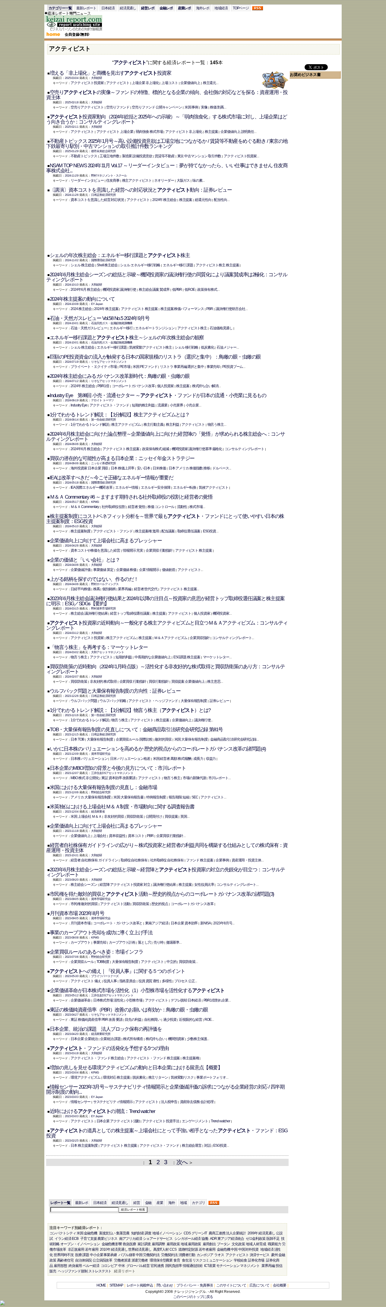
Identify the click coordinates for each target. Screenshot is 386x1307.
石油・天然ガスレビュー (89, 328)
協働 (204, 1238)
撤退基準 (172, 942)
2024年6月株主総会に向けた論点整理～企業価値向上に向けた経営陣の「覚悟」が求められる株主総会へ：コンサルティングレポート (165, 436)
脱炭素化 (139, 1077)
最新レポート (86, 8)
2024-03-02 (71, 652)
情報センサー (80, 1102)
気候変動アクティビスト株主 (150, 347)
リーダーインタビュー (87, 180)
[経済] (76, 30)
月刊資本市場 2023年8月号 (77, 913)
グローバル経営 (137, 1266)
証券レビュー (219, 701)
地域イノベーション (167, 1233)
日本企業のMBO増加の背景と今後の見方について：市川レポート (118, 768)
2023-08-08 (71, 937)
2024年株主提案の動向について (82, 299)
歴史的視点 (159, 904)
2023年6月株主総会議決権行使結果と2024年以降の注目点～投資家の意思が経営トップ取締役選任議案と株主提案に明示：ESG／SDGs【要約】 (165, 601)
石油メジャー (226, 347)
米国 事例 (191, 107)
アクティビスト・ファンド (109, 405)
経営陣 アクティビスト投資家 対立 (125, 884)
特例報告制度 (156, 797)
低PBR (177, 289)
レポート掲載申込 (140, 1285)
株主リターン (158, 1077)
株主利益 (172, 424)
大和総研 (96, 78)
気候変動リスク (182, 1077)
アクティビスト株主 (192, 328)
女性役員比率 (204, 884)
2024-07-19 (71, 361)
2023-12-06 (71, 792)
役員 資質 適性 (148, 981)
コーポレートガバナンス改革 (133, 386)
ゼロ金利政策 (256, 1238)
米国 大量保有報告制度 (191, 739)
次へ (181, 1162)
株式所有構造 (133, 1039)
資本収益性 (117, 836)
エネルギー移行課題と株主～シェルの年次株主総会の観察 (127, 337)
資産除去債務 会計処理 (197, 1102)
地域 (183, 1203)
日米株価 (159, 468)
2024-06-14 (71, 419)
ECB (75, 1238)
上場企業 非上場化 (145, 83)
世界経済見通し (139, 1249)
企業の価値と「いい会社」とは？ (85, 560)
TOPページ (241, 8)
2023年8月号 (222, 923)
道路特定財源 (188, 1249)
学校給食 (240, 1260)
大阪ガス (183, 180)
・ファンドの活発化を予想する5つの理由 (109, 1048)
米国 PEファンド (145, 367)
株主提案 (211, 132)
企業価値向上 (190, 83)
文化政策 (238, 1244)
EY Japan (97, 304)
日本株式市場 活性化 (108, 1000)
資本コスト (136, 836)
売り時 (158, 942)
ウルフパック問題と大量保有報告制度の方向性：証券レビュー (115, 691)
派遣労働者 (139, 1260)
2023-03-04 (71, 1072)
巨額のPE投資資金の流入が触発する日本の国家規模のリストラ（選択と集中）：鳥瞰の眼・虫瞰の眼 (155, 357)
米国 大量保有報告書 (128, 797)
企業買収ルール (82, 962)
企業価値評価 (80, 570)
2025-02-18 (71, 102)
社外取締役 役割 (113, 507)
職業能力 (274, 1244)
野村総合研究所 (100, 792)
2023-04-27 (71, 1014)
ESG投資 (209, 531)
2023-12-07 (71, 773)
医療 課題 (82, 1255)
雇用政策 (173, 1244)
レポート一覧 (60, 1203)
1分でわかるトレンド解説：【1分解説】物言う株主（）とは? (130, 710)
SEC (194, 797)
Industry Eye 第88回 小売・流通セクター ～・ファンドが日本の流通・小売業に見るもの (158, 395)
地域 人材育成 (256, 1244)
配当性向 (220, 200)
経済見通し (128, 8)
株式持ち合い (156, 1039)
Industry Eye (79, 405)
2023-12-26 (71, 695)
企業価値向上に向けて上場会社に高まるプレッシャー (106, 541)
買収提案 (171, 816)
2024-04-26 (71, 545)
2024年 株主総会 (164, 200)
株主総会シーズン (84, 884)
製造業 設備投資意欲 (137, 156)
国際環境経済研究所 (103, 260)
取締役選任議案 (188, 531)
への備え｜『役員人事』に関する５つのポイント (117, 971)
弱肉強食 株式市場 (149, 132)
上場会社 (99, 836)
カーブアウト (80, 942)
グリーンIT (199, 1233)
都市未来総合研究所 (103, 151)
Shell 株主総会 (107, 265)
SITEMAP (116, 1285)
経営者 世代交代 (145, 589)
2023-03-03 (71, 1097)
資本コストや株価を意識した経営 (95, 550)
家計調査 (144, 1244)
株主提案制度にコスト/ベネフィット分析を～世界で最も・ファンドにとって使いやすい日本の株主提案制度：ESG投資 (165, 518)
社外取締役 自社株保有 (167, 860)
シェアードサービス (157, 1238)
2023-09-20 (71, 879)
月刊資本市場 (80, 923)
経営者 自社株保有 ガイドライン (94, 860)
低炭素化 (207, 347)
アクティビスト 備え (86, 981)
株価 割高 (217, 107)
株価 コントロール (160, 507)
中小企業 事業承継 (103, 1255)
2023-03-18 (71, 1053)
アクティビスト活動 (115, 904)
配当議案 (168, 531)
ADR (213, 1238)
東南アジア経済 (156, 923)
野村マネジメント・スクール (109, 175)
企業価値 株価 (126, 570)
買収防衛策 (79, 681)
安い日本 (143, 468)
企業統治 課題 (110, 1039)
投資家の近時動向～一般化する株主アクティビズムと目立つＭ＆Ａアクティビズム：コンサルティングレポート (167, 625)
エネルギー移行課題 (111, 347)
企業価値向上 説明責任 (237, 132)
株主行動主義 (153, 424)
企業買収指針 (200, 638)
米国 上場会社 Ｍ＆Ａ (86, 816)
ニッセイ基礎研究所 (103, 463)
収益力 (211, 759)
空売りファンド (117, 107)
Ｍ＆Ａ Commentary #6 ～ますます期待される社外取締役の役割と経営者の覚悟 (131, 497)
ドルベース (220, 468)
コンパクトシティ (62, 1233)
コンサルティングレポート (244, 449)
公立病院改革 (102, 1260)
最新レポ (81, 1203)
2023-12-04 (71, 811)
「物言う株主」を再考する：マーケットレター (99, 647)
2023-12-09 (71, 753)
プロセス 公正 (184, 981)
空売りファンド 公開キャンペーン (157, 107)
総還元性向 (203, 200)
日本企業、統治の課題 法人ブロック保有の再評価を (106, 1029)
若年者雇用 (207, 1249)
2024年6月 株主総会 (85, 289)
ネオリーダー (164, 180)
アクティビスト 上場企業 (114, 132)
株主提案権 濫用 (147, 531)
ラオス (219, 1255)
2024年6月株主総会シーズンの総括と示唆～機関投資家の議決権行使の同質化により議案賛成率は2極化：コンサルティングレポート (166, 277)
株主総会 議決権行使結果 (89, 613)
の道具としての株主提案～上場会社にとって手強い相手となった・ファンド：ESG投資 (166, 1133)
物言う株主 (215, 424)
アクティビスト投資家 (87, 83)
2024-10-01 (71, 323)
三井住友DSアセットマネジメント (112, 773)
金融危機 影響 (112, 1244)
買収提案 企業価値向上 (188, 681)
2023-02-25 (71, 1140)
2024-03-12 (71, 633)
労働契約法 (169, 1255)
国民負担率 (173, 1266)
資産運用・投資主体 (246, 860)
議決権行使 (202, 720)
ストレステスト (99, 1271)
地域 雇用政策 (191, 1244)
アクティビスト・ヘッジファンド (153, 701)
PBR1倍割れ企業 (216, 1000)
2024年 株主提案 (106, 309)
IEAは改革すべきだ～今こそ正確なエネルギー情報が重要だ (111, 478)
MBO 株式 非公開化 (85, 778)
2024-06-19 (71, 400)
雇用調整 (158, 1244)
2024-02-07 (71, 676)
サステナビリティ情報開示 (113, 1102)
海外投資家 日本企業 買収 (89, 468)
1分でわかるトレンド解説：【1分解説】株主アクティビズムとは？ (120, 415)
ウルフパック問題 (84, 701)
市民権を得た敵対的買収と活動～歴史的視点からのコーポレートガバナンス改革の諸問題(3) (162, 894)
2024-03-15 (71, 608)
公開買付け (154, 816)
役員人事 (110, 981)
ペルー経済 (91, 1266)
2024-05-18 (71, 482)
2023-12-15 (71, 734)
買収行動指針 (159, 681)
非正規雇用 (76, 1249)
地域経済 (221, 8)
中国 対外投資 (248, 1249)
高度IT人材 (161, 1249)
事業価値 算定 (103, 570)
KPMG (95, 501)
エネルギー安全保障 (155, 487)
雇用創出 (209, 1244)
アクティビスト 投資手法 (160, 1121)
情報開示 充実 (133, 550)
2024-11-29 (71, 175)
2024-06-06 (71, 444)
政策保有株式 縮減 (155, 449)
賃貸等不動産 (165, 156)
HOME (101, 1285)
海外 (171, 1203)
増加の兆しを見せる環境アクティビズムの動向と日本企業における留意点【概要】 (136, 1067)
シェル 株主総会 (82, 265)
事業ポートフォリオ (211, 1077)
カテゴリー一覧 (60, 8)
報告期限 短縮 (179, 797)
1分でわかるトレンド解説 (90, 424)
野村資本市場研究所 (103, 608)
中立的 (171, 962)
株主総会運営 (192, 1145)
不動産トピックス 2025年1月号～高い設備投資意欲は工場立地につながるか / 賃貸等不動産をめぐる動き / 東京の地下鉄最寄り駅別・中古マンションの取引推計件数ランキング (166, 143)
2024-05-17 (71, 501)
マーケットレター (216, 657)
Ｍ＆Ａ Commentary (85, 507)
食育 (176, 1260)
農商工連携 (217, 1233)
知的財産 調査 (141, 1233)
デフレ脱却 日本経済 (186, 1000)
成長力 (198, 759)
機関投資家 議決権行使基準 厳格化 (197, 449)
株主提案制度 (80, 531)
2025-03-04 (71, 78)
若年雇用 (91, 1249)
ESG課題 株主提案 (186, 657)
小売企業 (192, 405)
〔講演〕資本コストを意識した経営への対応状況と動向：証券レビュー (141, 190)
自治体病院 (83, 1260)
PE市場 (124, 367)
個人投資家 (165, 386)
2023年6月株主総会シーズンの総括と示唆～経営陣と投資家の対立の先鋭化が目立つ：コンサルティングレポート (165, 872)
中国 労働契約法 (147, 1255)
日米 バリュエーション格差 (130, 759)
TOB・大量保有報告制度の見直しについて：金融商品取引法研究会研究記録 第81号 (136, 729)
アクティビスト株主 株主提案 (217, 265)
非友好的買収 (114, 816)
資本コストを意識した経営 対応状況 (97, 200)
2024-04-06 (71, 564)
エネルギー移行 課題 (178, 265)
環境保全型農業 (161, 1260)
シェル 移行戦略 (186, 347)
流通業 (162, 405)
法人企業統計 (236, 1233)
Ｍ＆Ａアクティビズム (170, 638)
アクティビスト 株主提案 (139, 309)
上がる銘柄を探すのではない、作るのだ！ (94, 579)
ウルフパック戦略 (113, 701)
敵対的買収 (163, 739)
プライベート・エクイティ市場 (94, 367)
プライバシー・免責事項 (194, 1285)
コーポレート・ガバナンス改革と (118, 923)
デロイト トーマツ (102, 400)
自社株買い (152, 1019)
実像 (204, 107)
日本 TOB (77, 739)
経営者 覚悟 (136, 507)
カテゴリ (198, 1203)
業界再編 (124, 589)
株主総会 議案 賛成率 (154, 289)
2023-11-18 (71, 830)
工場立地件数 (109, 156)
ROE (207, 1019)
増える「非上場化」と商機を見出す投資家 (110, 73)
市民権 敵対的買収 (84, 904)
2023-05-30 (71, 976)
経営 (136, 1203)
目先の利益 (133, 1019)
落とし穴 (144, 942)
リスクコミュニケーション (212, 1260)
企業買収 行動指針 (159, 550)
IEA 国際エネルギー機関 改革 (91, 487)
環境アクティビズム (85, 1077)
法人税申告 (169, 1102)
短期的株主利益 (143, 405)
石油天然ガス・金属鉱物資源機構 (111, 323)
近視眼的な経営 (190, 1019)
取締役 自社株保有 (134, 860)
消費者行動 (187, 1255)
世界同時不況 (64, 1255)
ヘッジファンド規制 (72, 1271)
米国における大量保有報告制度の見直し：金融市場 (103, 787)
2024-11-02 (71, 260)
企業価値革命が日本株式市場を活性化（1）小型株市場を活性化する (137, 990)
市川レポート (218, 778)
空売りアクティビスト (87, 107)
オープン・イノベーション (80, 1244)
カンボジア (205, 1255)
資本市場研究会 (100, 753)
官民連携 (157, 1266)
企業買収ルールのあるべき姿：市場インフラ (96, 952)
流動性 (182, 507)
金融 (148, 1203)
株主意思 (213, 681)
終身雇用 (75, 1266)
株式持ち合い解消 (205, 386)
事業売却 (213, 367)
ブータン (223, 1244)
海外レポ (202, 8)
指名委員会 (127, 981)
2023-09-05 (71, 899)
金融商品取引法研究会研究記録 (233, 739)
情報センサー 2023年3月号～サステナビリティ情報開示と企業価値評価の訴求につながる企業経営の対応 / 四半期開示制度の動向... (165, 1089)
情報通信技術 (193, 1266)
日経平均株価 (80, 589)
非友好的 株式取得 (103, 681)
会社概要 (279, 1285)
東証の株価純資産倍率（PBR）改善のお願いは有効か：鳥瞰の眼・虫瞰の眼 (129, 1010)
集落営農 (122, 1233)
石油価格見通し (221, 328)
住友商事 (112, 180)
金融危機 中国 (227, 1249)
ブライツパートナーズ (105, 976)
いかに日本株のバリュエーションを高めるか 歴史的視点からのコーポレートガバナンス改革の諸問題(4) (158, 749)
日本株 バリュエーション (89, 759)
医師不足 (273, 1238)
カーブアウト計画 (122, 942)
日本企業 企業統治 (84, 1039)
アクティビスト (130, 62)
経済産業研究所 (100, 1034)
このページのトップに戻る (193, 1297)
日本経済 (108, 8)
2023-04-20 (71, 1034)
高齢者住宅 (65, 1260)
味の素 (197, 180)
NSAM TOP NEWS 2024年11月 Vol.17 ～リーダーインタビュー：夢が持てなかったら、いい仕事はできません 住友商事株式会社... (166, 168)
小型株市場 (134, 1000)
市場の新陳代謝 (194, 778)
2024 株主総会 (81, 309)
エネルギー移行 (120, 328)
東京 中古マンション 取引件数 (199, 156)
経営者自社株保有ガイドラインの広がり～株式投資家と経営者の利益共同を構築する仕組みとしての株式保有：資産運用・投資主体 (167, 847)
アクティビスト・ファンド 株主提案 (153, 1058)
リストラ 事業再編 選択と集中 (182, 367)
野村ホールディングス (105, 584)
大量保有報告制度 (194, 701)
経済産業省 (98, 811)
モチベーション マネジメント (238, 1266)
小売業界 (176, 405)
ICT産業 (210, 1266)
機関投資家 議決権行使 (119, 289)
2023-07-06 (71, 956)
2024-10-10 (71, 284)
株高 (96, 589)
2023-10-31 (71, 855)
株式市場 (196, 507)
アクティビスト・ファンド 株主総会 (97, 1058)
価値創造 (168, 570)
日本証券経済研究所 (103, 194)
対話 (207, 1145)
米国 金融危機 (87, 1233)
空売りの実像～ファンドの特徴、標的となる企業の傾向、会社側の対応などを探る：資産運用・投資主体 (167, 94)
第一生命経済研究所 (103, 419)
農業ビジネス (107, 1238)
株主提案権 (190, 1058)
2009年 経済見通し (261, 1233)
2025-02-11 (71, 126)
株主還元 (209, 83)
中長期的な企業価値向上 (152, 657)
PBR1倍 (103, 386)
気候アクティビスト (213, 487)
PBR (209, 309)
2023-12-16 (71, 715)
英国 (183, 816)
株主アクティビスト (137, 180)
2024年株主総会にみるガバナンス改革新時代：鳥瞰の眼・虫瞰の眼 (119, 376)
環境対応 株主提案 (116, 1077)
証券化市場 (256, 1260)
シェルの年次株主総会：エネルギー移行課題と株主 (120, 255)
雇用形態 (60, 1266)
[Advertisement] (222, 25)
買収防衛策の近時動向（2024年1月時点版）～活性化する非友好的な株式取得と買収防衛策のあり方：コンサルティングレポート (165, 669)
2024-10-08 (71, 304)
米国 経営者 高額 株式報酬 (172, 759)
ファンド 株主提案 (199, 860)
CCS (172, 1249)
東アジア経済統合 (230, 1238)
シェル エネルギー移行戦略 (140, 265)
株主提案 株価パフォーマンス (182, 309)
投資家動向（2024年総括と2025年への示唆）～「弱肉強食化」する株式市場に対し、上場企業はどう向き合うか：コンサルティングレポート (166, 119)
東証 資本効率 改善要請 (118, 778)
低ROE (190, 289)
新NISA (205, 923)
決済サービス (260, 1255)
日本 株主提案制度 (84, 1145)
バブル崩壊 (127, 1255)
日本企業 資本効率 (184, 923)
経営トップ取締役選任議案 (130, 613)
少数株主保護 (197, 1039)
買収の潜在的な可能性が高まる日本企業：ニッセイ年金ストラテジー (122, 458)
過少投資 (169, 1019)
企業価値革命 (80, 1000)
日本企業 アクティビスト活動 (118, 1121)
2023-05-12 (71, 995)
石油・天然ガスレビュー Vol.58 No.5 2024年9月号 (99, 318)
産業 (160, 1203)
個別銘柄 (108, 589)
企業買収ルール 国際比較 (134, 739)
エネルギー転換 (184, 487)
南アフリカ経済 (130, 1238)
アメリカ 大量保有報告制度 (91, 797)
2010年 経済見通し (113, 1249)
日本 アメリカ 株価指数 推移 (189, 468)
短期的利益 (123, 657)
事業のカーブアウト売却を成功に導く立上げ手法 (101, 933)
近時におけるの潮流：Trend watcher (102, 1111)
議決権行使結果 (164, 884)
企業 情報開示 (149, 570)
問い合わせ (165, 1285)
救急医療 (129, 1244)
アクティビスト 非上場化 (183, 132)
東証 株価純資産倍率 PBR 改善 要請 (96, 1019)
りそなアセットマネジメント (109, 361)
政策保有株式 (207, 289)
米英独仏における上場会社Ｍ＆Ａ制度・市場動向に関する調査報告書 (122, 807)
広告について (259, 1285)
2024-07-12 (71, 381)
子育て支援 (88, 1238)
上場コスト (169, 83)
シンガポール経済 (187, 1238)
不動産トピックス (84, 156)
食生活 (187, 1260)
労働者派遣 (122, 1260)
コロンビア (109, 1266)
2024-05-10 (71, 526)
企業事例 (222, 860)
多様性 (167, 981)
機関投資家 (221, 613)
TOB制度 (102, 962)
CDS (187, 1233)
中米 (121, 1266)
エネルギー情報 (126, 487)
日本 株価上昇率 (122, 468)
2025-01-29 (71, 151)
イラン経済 (63, 1238)
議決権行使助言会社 (230, 309)
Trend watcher (220, 1121)
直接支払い (107, 1233)
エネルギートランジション (155, 328)
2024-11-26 (71, 194)
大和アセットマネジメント (107, 652)
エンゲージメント (195, 1121)
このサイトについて (231, 1285)
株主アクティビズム (126, 424)
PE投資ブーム (232, 367)
